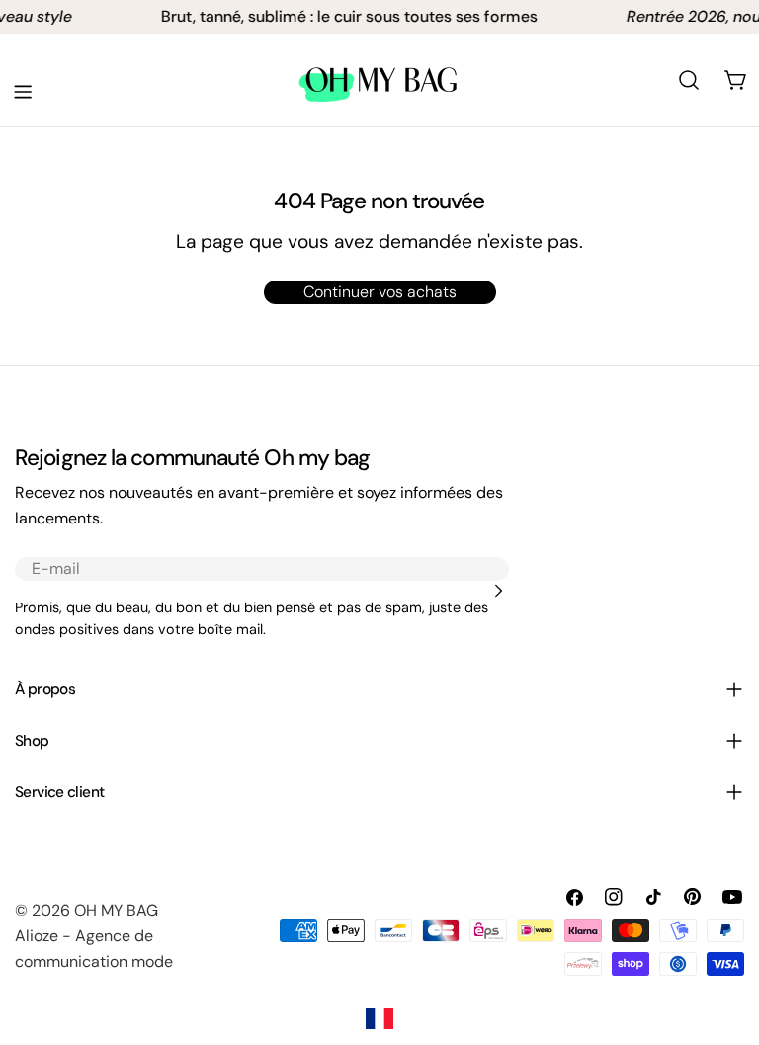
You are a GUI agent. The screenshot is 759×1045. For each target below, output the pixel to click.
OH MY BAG (116, 910)
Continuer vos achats (380, 291)
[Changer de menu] (22, 92)
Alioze (36, 935)
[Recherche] (689, 80)
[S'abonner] (498, 591)
